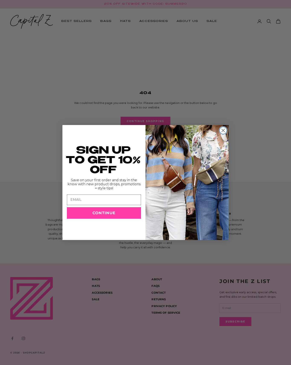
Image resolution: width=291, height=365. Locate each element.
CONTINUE (103, 213)
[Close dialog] (223, 130)
